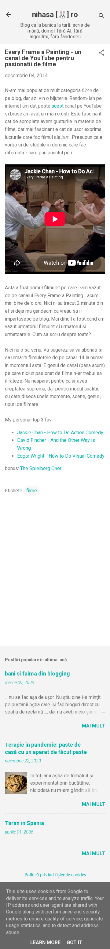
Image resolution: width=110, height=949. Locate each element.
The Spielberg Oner (40, 468)
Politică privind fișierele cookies (55, 874)
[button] (101, 53)
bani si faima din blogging (37, 673)
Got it (74, 942)
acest (58, 106)
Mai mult (93, 726)
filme (31, 490)
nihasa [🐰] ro (55, 14)
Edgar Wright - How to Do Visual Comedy (61, 456)
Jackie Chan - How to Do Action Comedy (60, 432)
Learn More (45, 942)
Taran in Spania (24, 823)
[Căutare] (101, 16)
